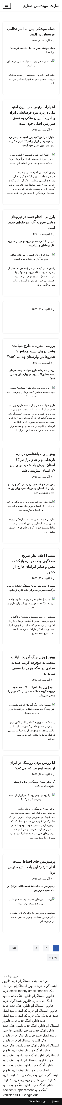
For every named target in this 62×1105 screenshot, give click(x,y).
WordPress (35, 1101)
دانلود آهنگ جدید (42, 1065)
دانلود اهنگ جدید (21, 996)
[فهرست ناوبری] (7, 6)
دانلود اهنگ (43, 1050)
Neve (56, 1101)
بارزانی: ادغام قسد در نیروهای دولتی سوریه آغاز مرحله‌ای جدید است (31, 222)
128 (14, 948)
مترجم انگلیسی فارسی (17, 1030)
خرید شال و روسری (33, 1080)
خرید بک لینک (40, 981)
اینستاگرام (24, 981)
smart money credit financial (28, 991)
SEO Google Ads (26, 1095)
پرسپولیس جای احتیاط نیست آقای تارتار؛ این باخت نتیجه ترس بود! (31, 867)
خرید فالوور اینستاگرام (28, 986)
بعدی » (53, 957)
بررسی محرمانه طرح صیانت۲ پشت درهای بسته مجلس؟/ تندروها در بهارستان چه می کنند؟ (31, 351)
